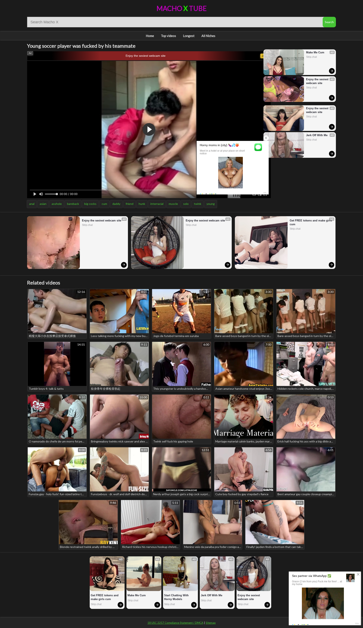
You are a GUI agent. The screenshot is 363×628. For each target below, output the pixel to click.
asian (43, 203)
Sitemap (211, 622)
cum (104, 203)
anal (31, 203)
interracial (156, 203)
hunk (142, 203)
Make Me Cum (315, 52)
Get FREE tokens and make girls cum (311, 222)
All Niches (208, 36)
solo (186, 203)
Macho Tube (182, 8)
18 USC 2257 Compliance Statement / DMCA (175, 622)
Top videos (168, 36)
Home (150, 36)
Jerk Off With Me (316, 135)
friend (129, 203)
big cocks (90, 203)
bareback (73, 203)
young (210, 203)
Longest (189, 36)
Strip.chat (311, 56)
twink (197, 203)
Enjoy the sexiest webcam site (146, 55)
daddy (116, 203)
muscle (173, 203)
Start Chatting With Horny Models (176, 597)
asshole (57, 203)
